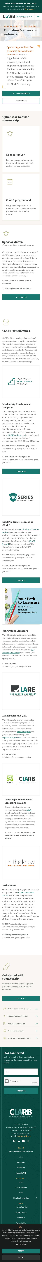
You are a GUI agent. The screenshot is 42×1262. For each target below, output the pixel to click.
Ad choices (21, 1217)
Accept (21, 1251)
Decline (21, 1257)
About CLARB (21, 1173)
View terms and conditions (19, 1038)
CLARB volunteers (16, 435)
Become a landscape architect (21, 1151)
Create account (21, 1187)
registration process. (11, 737)
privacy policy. (21, 1244)
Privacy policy (21, 1212)
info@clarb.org (24, 1136)
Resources (21, 1167)
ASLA (28, 810)
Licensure (21, 1162)
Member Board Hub (21, 1198)
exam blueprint (24, 731)
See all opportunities (17, 1023)
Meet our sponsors (15, 1031)
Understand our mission (18, 1016)
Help (21, 1192)
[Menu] (38, 16)
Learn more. (30, 9)
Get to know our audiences (19, 1009)
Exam (21, 1157)
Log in (21, 1182)
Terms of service (21, 1207)
